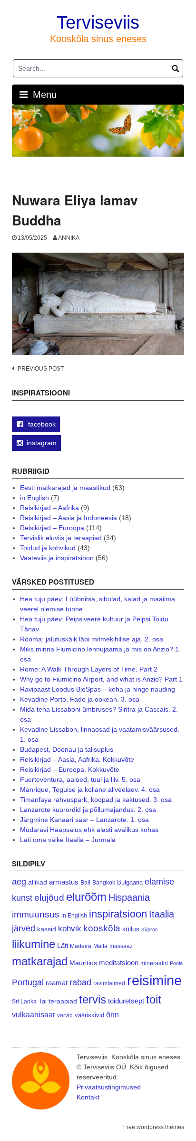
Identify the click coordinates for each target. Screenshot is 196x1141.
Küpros (149, 929)
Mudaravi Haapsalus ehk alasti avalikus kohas (89, 829)
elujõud (49, 898)
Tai (43, 1001)
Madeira (80, 946)
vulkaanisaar (33, 1014)
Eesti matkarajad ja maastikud (65, 487)
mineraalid (154, 963)
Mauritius (83, 963)
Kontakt (88, 1097)
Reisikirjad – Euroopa (52, 528)
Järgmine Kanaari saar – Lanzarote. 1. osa (84, 819)
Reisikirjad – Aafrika (49, 508)
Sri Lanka (24, 1001)
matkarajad (40, 961)
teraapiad (63, 1001)
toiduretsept (126, 1001)
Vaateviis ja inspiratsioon (57, 558)
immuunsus (35, 914)
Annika (68, 238)
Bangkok (103, 882)
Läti (62, 945)
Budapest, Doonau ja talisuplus (66, 749)
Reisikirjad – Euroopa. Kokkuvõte (69, 769)
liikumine (33, 944)
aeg (19, 881)
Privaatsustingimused (109, 1087)
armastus (63, 882)
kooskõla (101, 928)
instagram (42, 443)
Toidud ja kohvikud (48, 548)
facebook (41, 424)
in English (34, 497)
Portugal (28, 982)
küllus (130, 929)
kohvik (69, 928)
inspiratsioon (118, 914)
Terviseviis (98, 22)
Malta (100, 946)
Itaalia (161, 914)
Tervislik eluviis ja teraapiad (61, 538)
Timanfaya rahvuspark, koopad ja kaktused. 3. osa (96, 799)
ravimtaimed (109, 983)
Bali (85, 882)
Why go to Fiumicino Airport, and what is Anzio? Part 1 (101, 679)
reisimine (154, 980)
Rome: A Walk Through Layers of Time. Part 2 (88, 669)
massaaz (121, 946)
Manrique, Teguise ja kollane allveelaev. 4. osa (90, 789)
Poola (176, 963)
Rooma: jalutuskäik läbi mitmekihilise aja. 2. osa (91, 639)
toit (153, 999)
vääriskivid (89, 1015)
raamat (57, 983)
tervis (92, 999)
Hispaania (129, 897)
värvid (65, 1015)
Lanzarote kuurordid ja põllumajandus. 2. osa (88, 809)
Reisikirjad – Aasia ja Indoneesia (68, 518)
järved (23, 928)
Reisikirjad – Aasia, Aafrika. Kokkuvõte (77, 759)
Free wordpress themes (153, 1127)
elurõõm (86, 896)
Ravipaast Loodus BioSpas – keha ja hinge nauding (97, 689)
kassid (46, 929)
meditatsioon (118, 963)
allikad (37, 882)
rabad (80, 982)
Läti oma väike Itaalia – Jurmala (68, 839)
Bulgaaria (130, 882)
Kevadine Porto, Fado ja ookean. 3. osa (79, 699)
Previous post (41, 368)
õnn (112, 1014)
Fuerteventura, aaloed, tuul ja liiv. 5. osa (80, 779)
